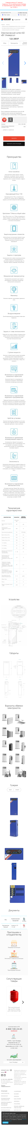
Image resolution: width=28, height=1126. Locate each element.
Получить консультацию (14, 143)
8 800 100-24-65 (23, 12)
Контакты (16, 1101)
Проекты (16, 1096)
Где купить (17, 1103)
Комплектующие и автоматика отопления (6, 1104)
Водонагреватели (6, 1107)
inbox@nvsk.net (14, 1030)
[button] (25, 63)
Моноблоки (4, 1096)
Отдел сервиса (7, 14)
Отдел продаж (23, 14)
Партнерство (17, 1110)
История (16, 1093)
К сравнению (17, 19)
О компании (17, 1091)
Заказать (14, 138)
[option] (14, 1001)
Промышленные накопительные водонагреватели (6, 1111)
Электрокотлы (5, 1093)
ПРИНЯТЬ (5, 1122)
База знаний (17, 1098)
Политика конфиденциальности (5, 1086)
